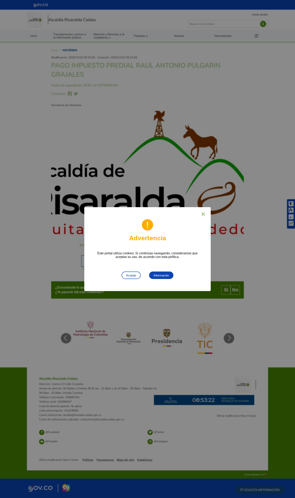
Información (161, 275)
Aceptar (131, 275)
